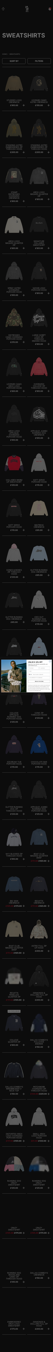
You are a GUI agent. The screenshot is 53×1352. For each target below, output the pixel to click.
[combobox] (30, 674)
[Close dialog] (50, 661)
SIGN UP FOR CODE (39, 681)
